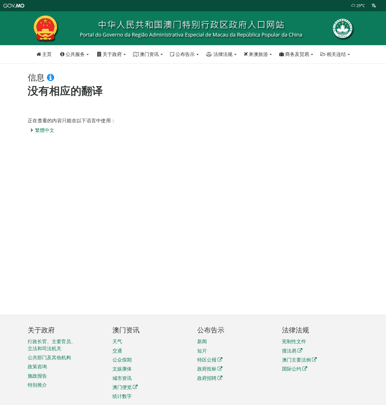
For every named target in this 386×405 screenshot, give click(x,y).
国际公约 (291, 368)
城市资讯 (122, 378)
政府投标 (206, 368)
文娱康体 (122, 368)
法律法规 (223, 54)
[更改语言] (373, 5)
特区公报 (206, 359)
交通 (117, 350)
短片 (202, 350)
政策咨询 (37, 366)
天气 (117, 341)
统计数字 (122, 396)
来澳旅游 (258, 54)
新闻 (202, 341)
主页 (46, 54)
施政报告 (37, 376)
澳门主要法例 (296, 359)
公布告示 (185, 54)
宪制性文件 (294, 341)
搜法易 (289, 350)
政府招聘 (206, 378)
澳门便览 (122, 387)
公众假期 (122, 359)
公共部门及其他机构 (49, 357)
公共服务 (75, 54)
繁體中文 (44, 130)
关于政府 (112, 54)
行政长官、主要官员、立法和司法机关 (52, 344)
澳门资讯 (149, 54)
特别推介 (37, 385)
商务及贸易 (297, 54)
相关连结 (336, 54)
